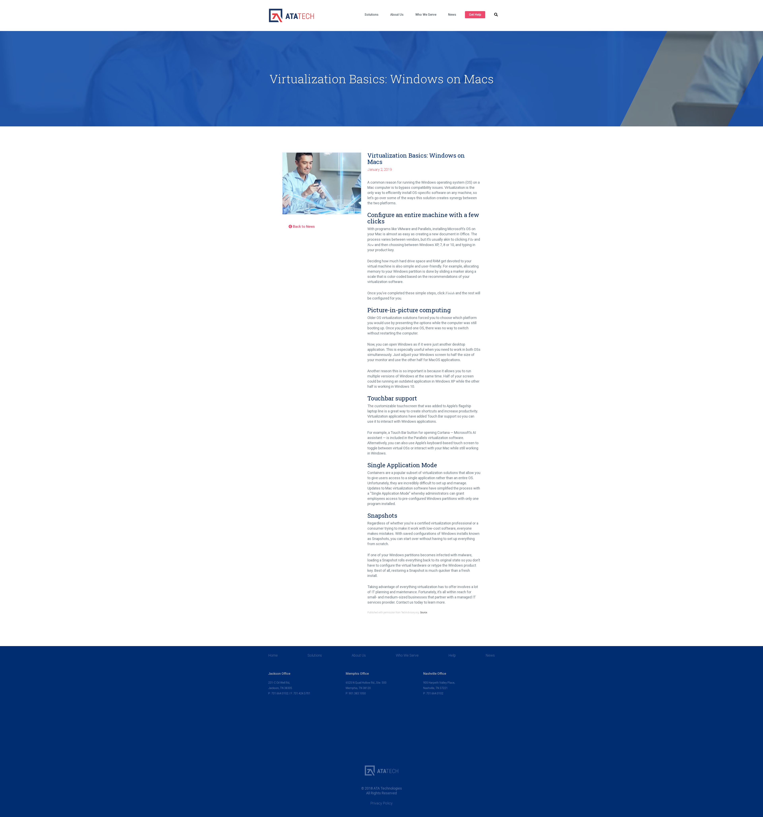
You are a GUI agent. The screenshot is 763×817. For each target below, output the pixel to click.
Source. (424, 612)
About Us (397, 14)
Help (452, 655)
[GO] (496, 14)
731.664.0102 (279, 693)
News (452, 14)
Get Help (475, 14)
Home (273, 655)
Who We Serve (425, 14)
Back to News (303, 226)
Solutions (372, 14)
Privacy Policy (381, 803)
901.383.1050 (357, 693)
